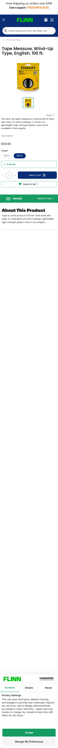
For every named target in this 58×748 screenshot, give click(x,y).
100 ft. (20, 155)
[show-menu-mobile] (4, 20)
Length (4, 150)
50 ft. (7, 155)
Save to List (29, 184)
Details (17, 198)
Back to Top (44, 198)
